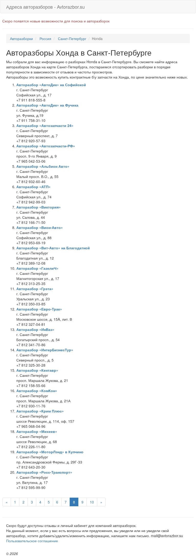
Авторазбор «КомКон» (36, 390)
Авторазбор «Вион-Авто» (39, 227)
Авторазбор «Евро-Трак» (39, 309)
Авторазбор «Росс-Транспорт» (44, 472)
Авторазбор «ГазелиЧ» (37, 268)
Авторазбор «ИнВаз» (35, 329)
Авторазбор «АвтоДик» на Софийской (51, 84)
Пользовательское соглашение (32, 540)
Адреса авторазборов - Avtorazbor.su (45, 6)
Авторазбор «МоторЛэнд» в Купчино (49, 451)
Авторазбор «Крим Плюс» (40, 410)
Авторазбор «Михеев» (36, 431)
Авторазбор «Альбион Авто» (42, 166)
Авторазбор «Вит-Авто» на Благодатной (53, 247)
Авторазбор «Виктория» (38, 207)
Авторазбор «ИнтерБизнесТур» (44, 349)
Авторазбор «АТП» (33, 186)
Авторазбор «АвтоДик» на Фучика (47, 105)
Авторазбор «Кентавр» (37, 370)
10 (92, 502)
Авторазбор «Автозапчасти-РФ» (45, 145)
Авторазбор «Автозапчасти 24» (45, 125)
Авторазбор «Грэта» (34, 288)
